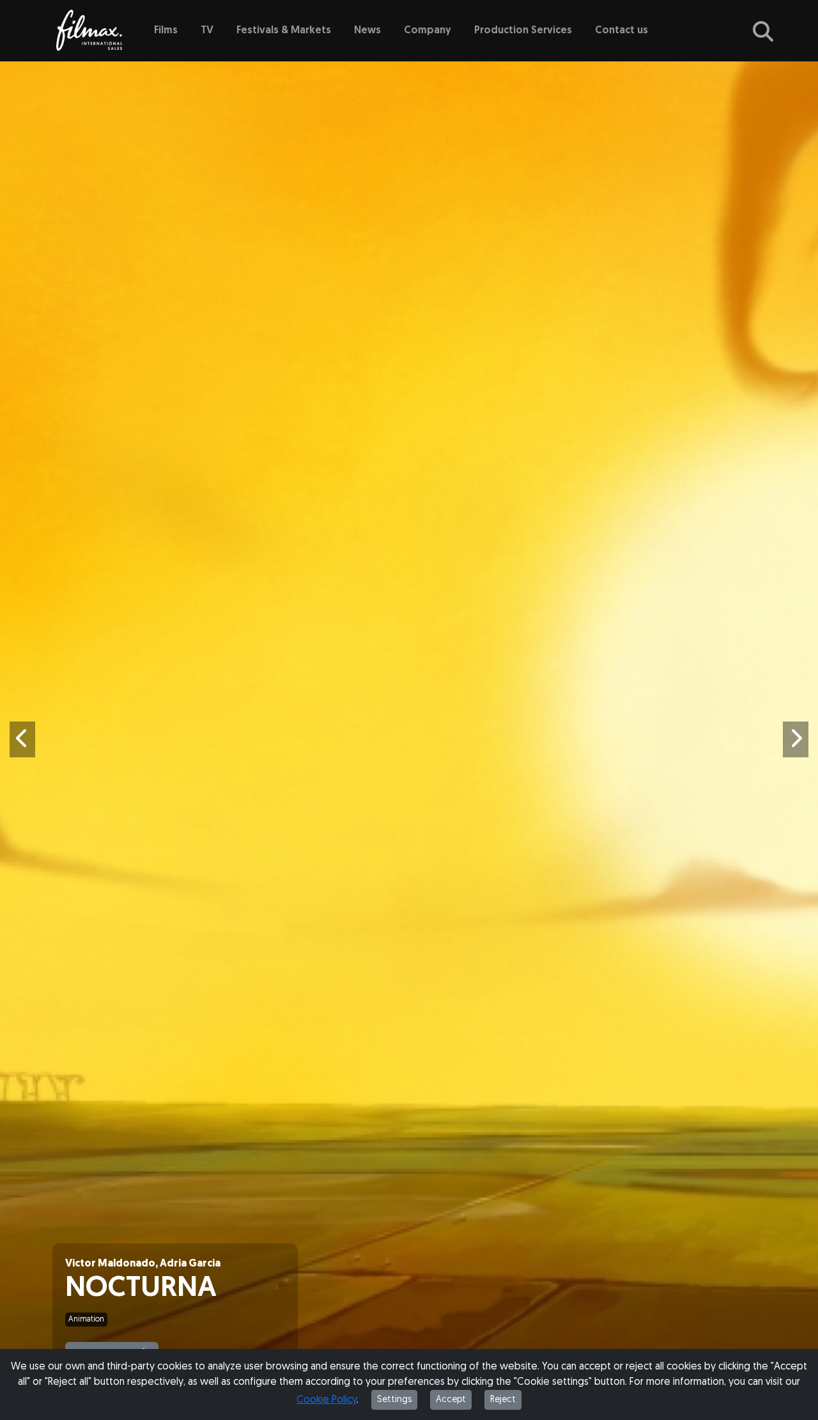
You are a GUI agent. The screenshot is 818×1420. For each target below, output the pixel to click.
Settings (394, 1400)
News (367, 31)
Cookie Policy (327, 1400)
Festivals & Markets (283, 31)
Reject (503, 1400)
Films (166, 31)
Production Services (523, 31)
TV (207, 31)
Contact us (621, 31)
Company (427, 31)
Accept (451, 1400)
